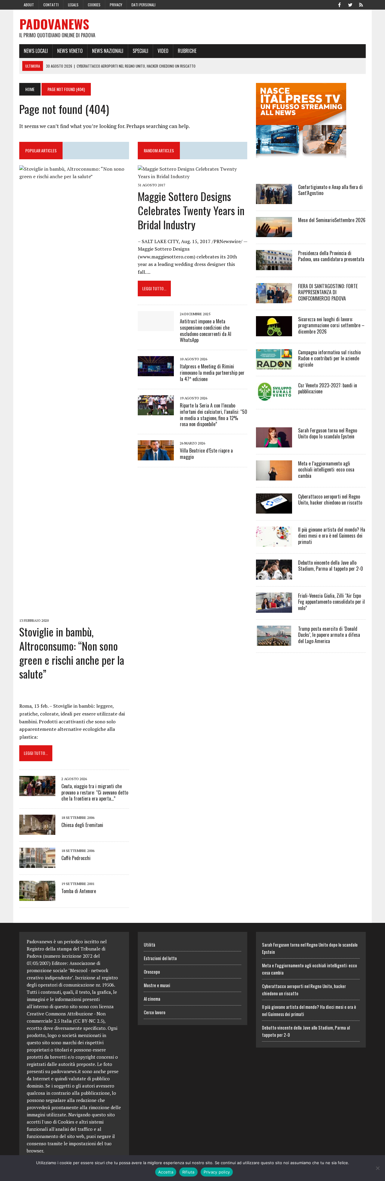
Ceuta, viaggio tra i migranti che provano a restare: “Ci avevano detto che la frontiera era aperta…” (94, 792)
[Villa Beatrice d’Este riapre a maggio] (156, 456)
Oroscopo (152, 971)
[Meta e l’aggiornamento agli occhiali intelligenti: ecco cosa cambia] (274, 476)
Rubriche (187, 50)
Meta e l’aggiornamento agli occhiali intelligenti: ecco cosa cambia (326, 470)
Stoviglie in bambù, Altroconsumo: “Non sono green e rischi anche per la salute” (71, 653)
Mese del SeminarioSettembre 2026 (331, 220)
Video (163, 50)
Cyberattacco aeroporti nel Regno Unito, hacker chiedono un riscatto (330, 499)
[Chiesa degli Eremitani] (37, 831)
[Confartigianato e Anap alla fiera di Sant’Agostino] (274, 200)
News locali (36, 50)
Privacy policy (217, 1172)
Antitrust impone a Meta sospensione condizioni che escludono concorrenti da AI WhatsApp (205, 330)
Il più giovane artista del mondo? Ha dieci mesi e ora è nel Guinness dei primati (331, 536)
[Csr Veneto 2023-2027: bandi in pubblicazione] (274, 398)
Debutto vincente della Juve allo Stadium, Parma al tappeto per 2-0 (330, 565)
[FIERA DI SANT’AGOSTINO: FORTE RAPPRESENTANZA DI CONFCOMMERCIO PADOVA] (274, 299)
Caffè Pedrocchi (76, 858)
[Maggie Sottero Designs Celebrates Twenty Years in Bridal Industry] (193, 176)
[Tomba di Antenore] (37, 897)
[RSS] (361, 4)
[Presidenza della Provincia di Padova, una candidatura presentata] (274, 266)
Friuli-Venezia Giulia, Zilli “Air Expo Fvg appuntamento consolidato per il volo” (331, 602)
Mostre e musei (157, 985)
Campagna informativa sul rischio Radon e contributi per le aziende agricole (329, 358)
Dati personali (143, 4)
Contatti (51, 4)
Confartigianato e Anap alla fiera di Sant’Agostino (330, 190)
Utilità (149, 944)
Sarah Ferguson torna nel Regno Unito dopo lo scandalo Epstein (327, 433)
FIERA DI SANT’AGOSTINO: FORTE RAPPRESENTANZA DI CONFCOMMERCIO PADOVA (328, 292)
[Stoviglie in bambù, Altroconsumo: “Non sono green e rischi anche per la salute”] (74, 612)
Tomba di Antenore (78, 891)
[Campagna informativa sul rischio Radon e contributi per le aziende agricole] (274, 365)
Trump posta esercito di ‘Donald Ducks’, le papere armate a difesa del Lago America (329, 635)
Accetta (165, 1172)
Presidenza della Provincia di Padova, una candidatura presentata (331, 256)
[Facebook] (339, 4)
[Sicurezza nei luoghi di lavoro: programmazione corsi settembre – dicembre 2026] (274, 332)
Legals (73, 4)
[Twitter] (350, 4)
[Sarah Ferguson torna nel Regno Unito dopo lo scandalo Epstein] (274, 443)
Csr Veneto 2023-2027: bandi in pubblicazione (327, 388)
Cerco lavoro (154, 1012)
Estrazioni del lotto (160, 958)
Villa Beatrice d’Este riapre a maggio (206, 453)
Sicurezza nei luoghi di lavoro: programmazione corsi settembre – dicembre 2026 (331, 325)
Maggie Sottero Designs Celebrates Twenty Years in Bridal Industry (191, 210)
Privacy (116, 4)
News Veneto (70, 50)
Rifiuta (188, 1172)
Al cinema (152, 998)
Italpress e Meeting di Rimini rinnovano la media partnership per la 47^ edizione (212, 373)
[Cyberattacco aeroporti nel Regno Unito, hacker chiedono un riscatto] (274, 509)
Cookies (94, 4)
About (29, 4)
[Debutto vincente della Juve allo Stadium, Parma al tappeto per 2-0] (274, 575)
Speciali (140, 50)
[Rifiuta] (377, 1168)
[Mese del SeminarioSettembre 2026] (274, 233)
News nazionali (107, 50)
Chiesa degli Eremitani (82, 825)
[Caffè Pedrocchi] (37, 864)
